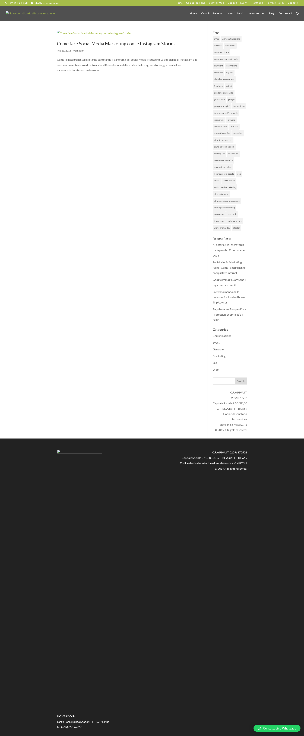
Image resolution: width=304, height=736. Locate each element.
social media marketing (225, 187)
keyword (231, 120)
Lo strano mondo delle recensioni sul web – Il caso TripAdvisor (229, 297)
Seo (215, 362)
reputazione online (223, 167)
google (231, 99)
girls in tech (219, 99)
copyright (218, 65)
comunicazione (221, 52)
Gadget (232, 3)
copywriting (231, 65)
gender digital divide (223, 92)
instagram (219, 120)
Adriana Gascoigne (231, 38)
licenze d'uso (220, 126)
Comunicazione (195, 3)
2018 (216, 38)
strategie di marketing (224, 207)
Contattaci (285, 13)
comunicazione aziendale (226, 59)
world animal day (222, 227)
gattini (229, 86)
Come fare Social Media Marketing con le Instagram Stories (116, 43)
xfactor (236, 227)
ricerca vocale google (224, 173)
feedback (218, 86)
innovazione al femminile (226, 113)
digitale (229, 72)
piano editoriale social (224, 146)
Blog (271, 13)
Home (179, 3)
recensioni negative (223, 160)
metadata (237, 133)
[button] (277, 728)
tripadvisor (219, 221)
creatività (218, 72)
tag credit (232, 214)
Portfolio (257, 3)
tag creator (219, 214)
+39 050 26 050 (18, 3)
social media (229, 180)
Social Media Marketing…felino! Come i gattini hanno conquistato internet (229, 268)
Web (216, 369)
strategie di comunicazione (227, 201)
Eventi (244, 3)
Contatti (293, 3)
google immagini (222, 106)
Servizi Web (216, 3)
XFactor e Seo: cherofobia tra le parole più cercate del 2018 (229, 250)
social (217, 180)
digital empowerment (224, 79)
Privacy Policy (275, 3)
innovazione (239, 106)
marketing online (222, 133)
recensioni (233, 153)
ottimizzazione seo (223, 140)
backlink (218, 45)
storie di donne (221, 194)
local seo (234, 126)
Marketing (78, 50)
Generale (218, 349)
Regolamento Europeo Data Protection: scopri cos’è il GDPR (229, 315)
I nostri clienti (235, 13)
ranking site (219, 153)
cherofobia (230, 45)
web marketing (235, 221)
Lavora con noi (256, 13)
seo (239, 173)
